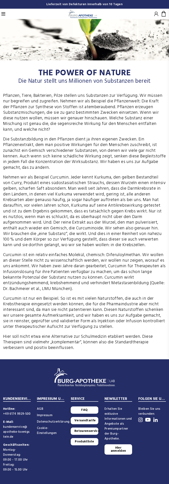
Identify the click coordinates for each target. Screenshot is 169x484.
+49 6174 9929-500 (17, 413)
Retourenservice (86, 431)
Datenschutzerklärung (53, 421)
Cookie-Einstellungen (46, 431)
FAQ (84, 409)
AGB (40, 408)
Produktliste (84, 441)
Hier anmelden (118, 449)
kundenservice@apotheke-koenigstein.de (16, 431)
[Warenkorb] (164, 14)
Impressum (44, 415)
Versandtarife (85, 420)
